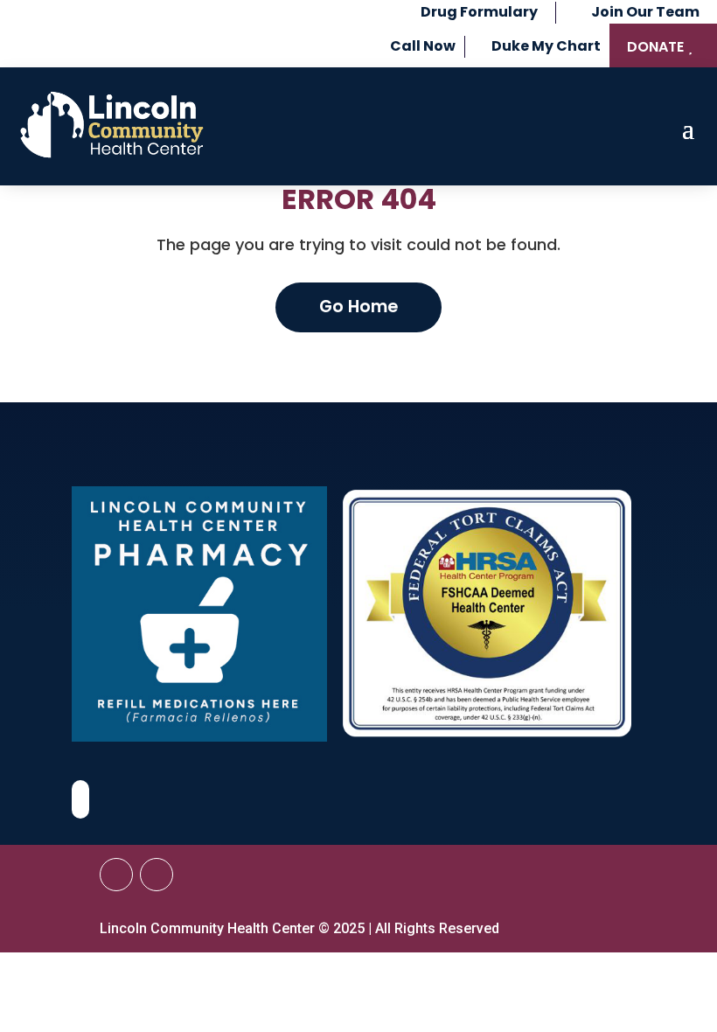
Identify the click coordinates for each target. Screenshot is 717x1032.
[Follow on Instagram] (156, 874)
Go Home (358, 306)
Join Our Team (645, 12)
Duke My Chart (546, 46)
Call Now (423, 46)
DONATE (655, 47)
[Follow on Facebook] (116, 874)
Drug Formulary (479, 12)
